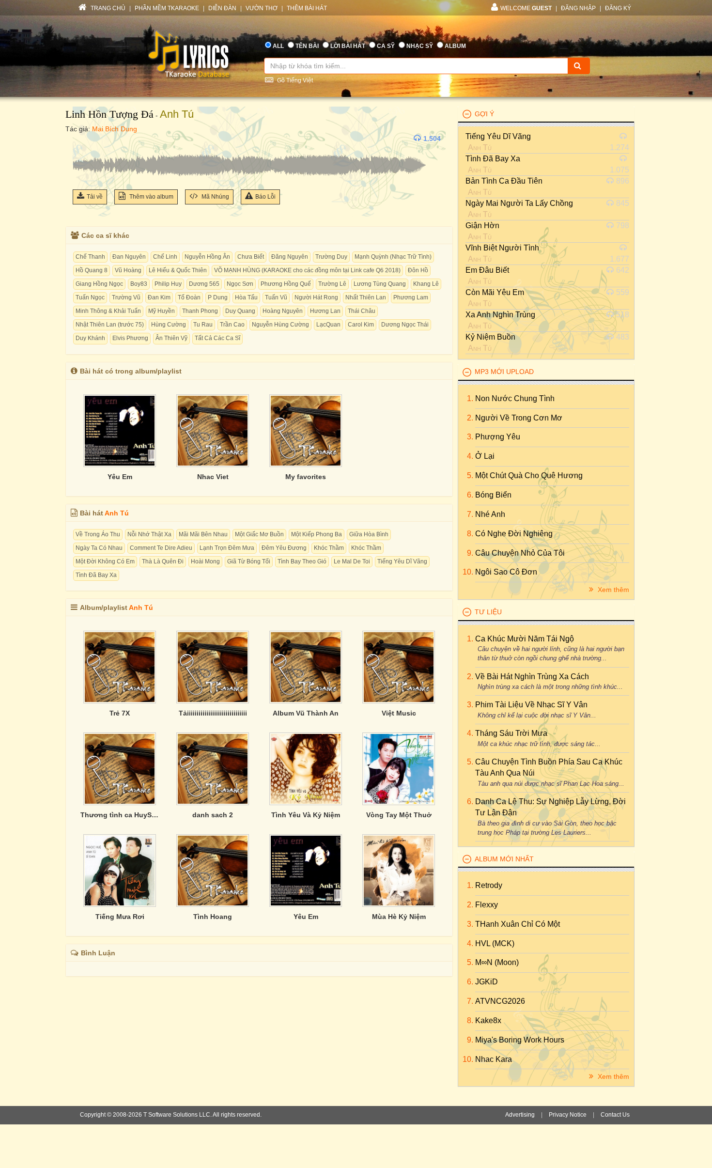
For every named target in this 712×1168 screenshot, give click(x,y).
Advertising (520, 1114)
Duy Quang (240, 311)
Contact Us (615, 1114)
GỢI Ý (484, 114)
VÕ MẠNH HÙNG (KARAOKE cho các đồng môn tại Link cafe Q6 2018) (307, 270)
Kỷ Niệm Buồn (490, 337)
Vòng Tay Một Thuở (399, 815)
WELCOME (526, 8)
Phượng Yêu (497, 437)
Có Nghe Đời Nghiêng (514, 533)
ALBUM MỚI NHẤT (504, 859)
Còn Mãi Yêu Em (494, 292)
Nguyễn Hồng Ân (207, 256)
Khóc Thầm (329, 548)
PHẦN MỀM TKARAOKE (167, 8)
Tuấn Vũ (276, 297)
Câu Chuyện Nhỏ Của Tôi (520, 553)
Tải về (95, 196)
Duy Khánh (90, 338)
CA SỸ (386, 46)
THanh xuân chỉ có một (517, 924)
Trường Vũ (126, 297)
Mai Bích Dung (114, 129)
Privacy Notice (568, 1114)
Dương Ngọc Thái (405, 324)
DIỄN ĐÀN (222, 8)
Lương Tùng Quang (380, 283)
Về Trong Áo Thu (98, 534)
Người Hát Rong (316, 297)
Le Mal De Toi (352, 561)
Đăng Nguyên (289, 256)
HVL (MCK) (494, 943)
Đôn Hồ (418, 270)
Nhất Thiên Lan (365, 297)
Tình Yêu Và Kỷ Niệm (305, 815)
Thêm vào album (150, 196)
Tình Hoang (212, 916)
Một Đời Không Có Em (105, 561)
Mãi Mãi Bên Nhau (203, 534)
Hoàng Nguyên (283, 311)
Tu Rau (203, 324)
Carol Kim (361, 324)
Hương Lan (325, 311)
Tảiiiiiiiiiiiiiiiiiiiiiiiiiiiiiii (213, 713)
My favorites (305, 477)
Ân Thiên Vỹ (171, 338)
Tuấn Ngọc (90, 297)
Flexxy (486, 905)
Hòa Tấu (246, 297)
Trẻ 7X (119, 713)
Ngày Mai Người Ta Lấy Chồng (519, 203)
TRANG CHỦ (107, 8)
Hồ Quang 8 (92, 270)
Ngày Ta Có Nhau (99, 548)
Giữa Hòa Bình (368, 534)
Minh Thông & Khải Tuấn (108, 311)
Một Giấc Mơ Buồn (259, 534)
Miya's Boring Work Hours (519, 1040)
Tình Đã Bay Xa (96, 575)
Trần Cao (232, 324)
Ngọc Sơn (240, 283)
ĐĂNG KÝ (618, 8)
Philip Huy (168, 283)
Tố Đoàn (189, 297)
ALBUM (455, 46)
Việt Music (399, 713)
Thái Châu (361, 311)
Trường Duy (331, 256)
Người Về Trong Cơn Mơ (518, 418)
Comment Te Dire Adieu (161, 548)
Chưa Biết (250, 256)
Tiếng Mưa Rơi (119, 916)
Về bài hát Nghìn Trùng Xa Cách (532, 676)
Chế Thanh (90, 256)
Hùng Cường (168, 324)
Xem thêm (612, 589)
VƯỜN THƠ (262, 8)
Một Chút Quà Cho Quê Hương (529, 475)
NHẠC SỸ (419, 46)
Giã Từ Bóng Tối (248, 561)
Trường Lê (332, 283)
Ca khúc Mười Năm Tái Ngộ (524, 639)
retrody (488, 885)
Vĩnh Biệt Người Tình (502, 248)
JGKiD (486, 982)
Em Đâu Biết (487, 270)
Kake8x (488, 1020)
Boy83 (138, 283)
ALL (278, 46)
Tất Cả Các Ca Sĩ (217, 338)
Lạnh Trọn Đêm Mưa (227, 548)
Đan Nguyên (129, 256)
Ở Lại (485, 456)
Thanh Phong (200, 311)
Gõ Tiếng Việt (294, 80)
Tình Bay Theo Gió (302, 561)
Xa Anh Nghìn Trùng (500, 315)
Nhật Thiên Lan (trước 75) (110, 324)
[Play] (82, 138)
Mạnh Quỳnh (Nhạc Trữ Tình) (393, 256)
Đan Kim (159, 297)
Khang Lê (426, 283)
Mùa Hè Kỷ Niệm (399, 916)
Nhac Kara (493, 1059)
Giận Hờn (482, 225)
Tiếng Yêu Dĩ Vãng (402, 561)
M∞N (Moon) (497, 962)
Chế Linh (165, 256)
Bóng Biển (493, 495)
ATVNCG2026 (500, 1001)
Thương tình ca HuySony (119, 815)
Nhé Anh (490, 514)
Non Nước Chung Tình (515, 398)
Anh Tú (177, 114)
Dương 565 (204, 283)
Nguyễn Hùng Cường (280, 324)
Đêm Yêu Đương (284, 548)
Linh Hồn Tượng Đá (109, 114)
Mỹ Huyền (161, 311)
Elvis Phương (130, 338)
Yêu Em (120, 477)
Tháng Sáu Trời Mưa (511, 733)
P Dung (218, 297)
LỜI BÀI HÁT (347, 46)
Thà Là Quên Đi (163, 561)
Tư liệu (488, 612)
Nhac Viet (213, 477)
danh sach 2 (212, 815)
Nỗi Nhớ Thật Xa (149, 534)
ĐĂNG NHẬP (578, 8)
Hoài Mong (205, 561)
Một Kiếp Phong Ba (316, 534)
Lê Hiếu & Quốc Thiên (178, 270)
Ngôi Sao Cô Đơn (506, 572)
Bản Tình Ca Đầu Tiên (503, 181)
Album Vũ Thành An (306, 713)
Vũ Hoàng (128, 270)
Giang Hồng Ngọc (99, 283)
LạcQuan (328, 324)
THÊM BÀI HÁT (307, 8)
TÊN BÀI (307, 46)
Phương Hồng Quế (286, 283)
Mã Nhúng (214, 196)
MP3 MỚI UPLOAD (504, 371)
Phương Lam (410, 297)
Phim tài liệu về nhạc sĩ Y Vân (531, 705)
